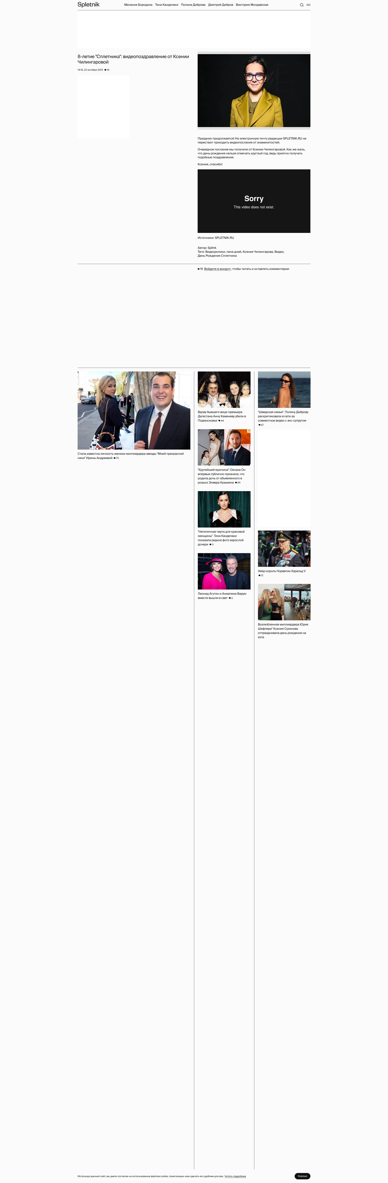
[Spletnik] (88, 5)
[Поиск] (302, 5)
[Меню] (308, 5)
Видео (279, 252)
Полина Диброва (193, 5)
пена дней (233, 252)
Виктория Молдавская (252, 5)
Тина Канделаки (166, 5)
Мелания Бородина (138, 5)
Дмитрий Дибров (220, 5)
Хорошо (302, 1176)
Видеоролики (215, 252)
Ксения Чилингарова (258, 252)
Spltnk (212, 248)
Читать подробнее (235, 1176)
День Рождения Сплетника (217, 256)
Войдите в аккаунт (217, 269)
